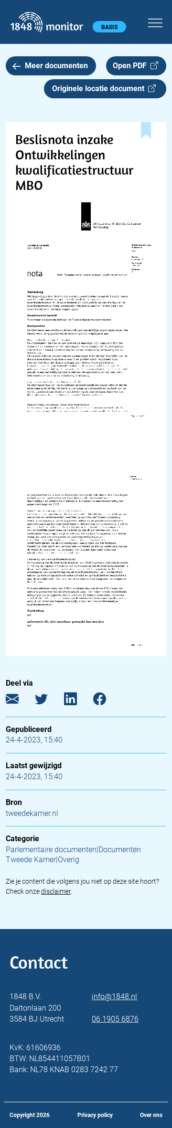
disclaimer (56, 891)
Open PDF (131, 65)
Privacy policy (95, 1115)
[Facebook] (106, 700)
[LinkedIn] (77, 700)
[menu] (155, 21)
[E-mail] (19, 700)
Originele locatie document (100, 88)
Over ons (151, 1115)
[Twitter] (48, 700)
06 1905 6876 (115, 1019)
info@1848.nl (114, 996)
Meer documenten (56, 65)
